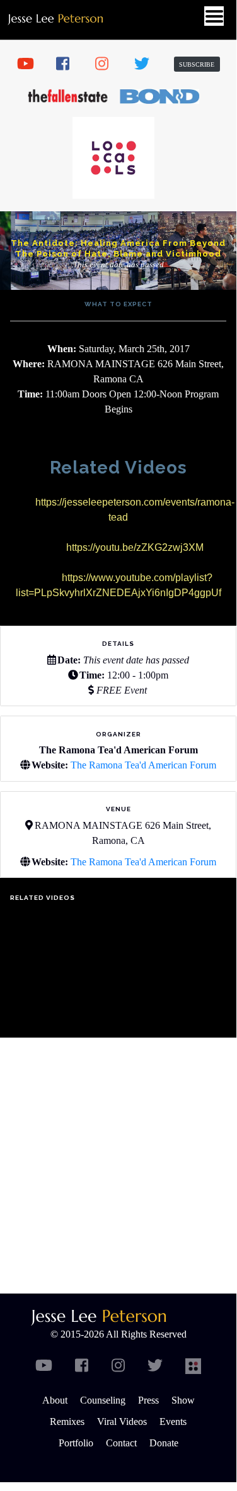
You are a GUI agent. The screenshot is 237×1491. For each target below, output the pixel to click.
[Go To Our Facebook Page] (68, 64)
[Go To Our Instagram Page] (107, 64)
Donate (163, 1443)
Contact (121, 1443)
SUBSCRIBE (196, 64)
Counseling (102, 1400)
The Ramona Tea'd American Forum (143, 765)
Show (183, 1400)
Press (148, 1400)
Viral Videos (122, 1421)
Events (173, 1421)
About (54, 1400)
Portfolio (76, 1443)
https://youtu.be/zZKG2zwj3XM (135, 547)
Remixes (67, 1421)
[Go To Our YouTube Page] (29, 64)
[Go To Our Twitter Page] (146, 64)
